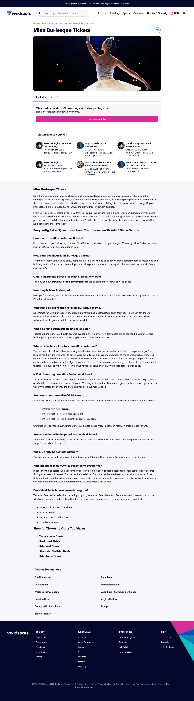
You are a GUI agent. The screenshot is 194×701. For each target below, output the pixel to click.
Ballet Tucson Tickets (50, 556)
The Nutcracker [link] (43, 577)
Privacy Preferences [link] (84, 687)
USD (176, 13)
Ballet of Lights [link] (43, 613)
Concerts (138, 13)
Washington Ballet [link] (110, 584)
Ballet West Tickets (49, 546)
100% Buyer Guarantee (109, 4)
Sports (126, 13)
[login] (184, 13)
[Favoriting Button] (158, 30)
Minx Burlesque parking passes (70, 281)
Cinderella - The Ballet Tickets (54, 551)
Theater (46, 23)
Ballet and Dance (61, 23)
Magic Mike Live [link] (109, 599)
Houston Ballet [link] (42, 599)
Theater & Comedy (157, 13)
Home (36, 23)
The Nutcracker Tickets (51, 536)
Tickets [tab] (41, 97)
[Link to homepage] (19, 13)
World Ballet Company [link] (47, 592)
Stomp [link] (104, 606)
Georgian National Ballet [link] (48, 606)
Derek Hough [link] (41, 584)
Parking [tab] (56, 97)
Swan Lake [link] (106, 577)
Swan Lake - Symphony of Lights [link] (118, 592)
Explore (102, 13)
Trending (114, 13)
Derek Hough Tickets (49, 541)
